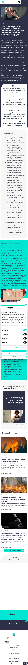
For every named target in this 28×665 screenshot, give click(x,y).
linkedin (15, 559)
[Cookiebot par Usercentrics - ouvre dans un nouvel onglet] (7, 308)
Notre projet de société (14, 661)
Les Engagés (3, 2)
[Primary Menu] (24, 2)
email (18, 559)
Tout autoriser (14, 351)
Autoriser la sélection (14, 353)
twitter (12, 559)
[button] (25, 663)
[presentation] (17, 424)
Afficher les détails (19, 347)
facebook (9, 559)
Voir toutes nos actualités (13, 550)
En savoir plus (22, 420)
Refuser (14, 356)
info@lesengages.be (14, 653)
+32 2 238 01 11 (14, 652)
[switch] (25, 334)
